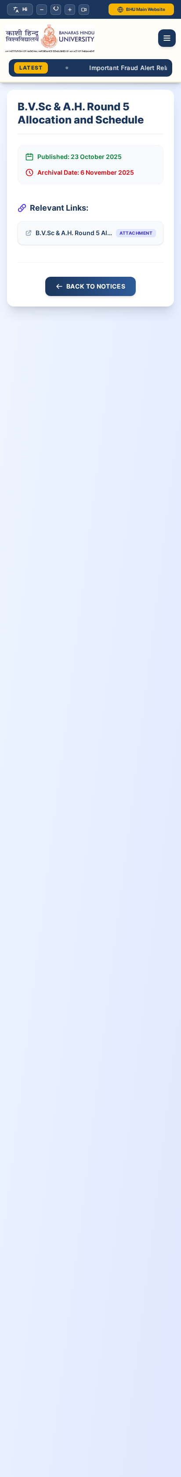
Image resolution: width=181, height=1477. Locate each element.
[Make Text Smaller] (41, 9)
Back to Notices (95, 286)
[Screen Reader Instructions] (84, 9)
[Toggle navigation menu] (167, 38)
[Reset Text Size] (56, 9)
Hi (24, 9)
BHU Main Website (145, 9)
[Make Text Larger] (70, 9)
